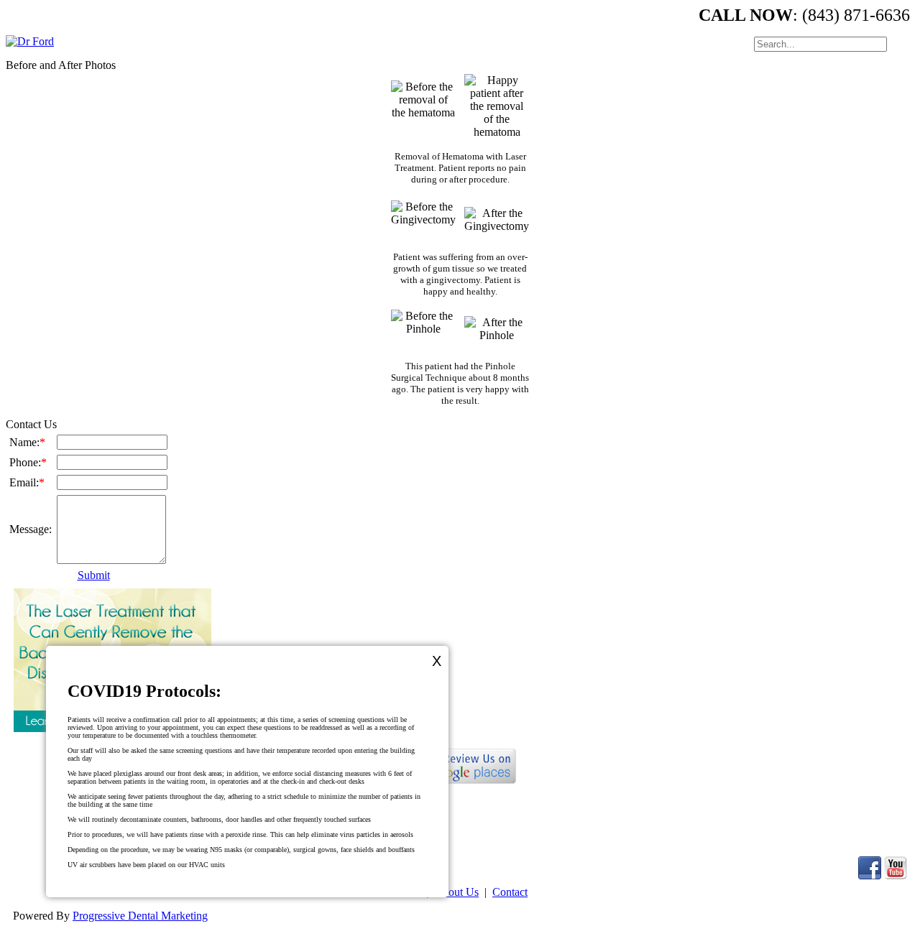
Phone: (28, 462)
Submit (94, 575)
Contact (510, 892)
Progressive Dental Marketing (140, 916)
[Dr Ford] (30, 41)
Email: (27, 482)
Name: (27, 442)
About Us (456, 892)
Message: (30, 529)
